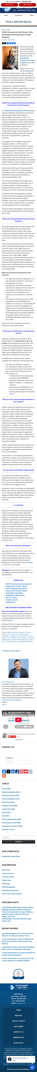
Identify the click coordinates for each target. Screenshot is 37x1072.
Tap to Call (10, 4)
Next (18, 651)
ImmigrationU (10, 602)
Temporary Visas (8, 873)
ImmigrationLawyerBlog (14, 593)
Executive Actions (21, 636)
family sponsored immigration (12, 700)
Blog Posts (19, 1043)
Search (18, 842)
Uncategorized (22, 641)
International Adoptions (10, 890)
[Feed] (4, 776)
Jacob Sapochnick (8, 682)
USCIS (30, 641)
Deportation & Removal (12, 826)
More (32, 15)
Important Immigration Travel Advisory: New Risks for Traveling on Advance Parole (17, 935)
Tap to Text (27, 4)
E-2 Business (14, 634)
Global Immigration (22, 638)
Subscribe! (19, 739)
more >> (4, 704)
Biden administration (13, 632)
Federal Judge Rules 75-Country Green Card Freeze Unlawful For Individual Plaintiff (18, 960)
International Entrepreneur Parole (17, 110)
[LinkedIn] (13, 771)
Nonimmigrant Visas (11, 823)
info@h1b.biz (21, 1003)
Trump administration (11, 641)
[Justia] (17, 771)
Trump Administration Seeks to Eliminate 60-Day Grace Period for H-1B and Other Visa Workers (18, 941)
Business (22, 632)
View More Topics (8, 829)
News (3, 641)
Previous (6, 651)
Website (18, 1015)
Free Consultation (11, 638)
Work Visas (8, 802)
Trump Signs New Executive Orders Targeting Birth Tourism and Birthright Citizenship (18, 948)
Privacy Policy (18, 1021)
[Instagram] (30, 771)
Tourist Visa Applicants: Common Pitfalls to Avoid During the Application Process (17, 913)
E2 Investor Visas (23, 634)
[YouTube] (26, 771)
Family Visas (8, 809)
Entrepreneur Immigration (9, 636)
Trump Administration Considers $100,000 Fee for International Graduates (18, 954)
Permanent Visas (8, 877)
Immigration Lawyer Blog (11, 856)
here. (15, 629)
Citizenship (6, 883)
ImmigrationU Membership (15, 595)
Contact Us (18, 15)
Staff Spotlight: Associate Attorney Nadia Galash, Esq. (16, 920)
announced (29, 71)
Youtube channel (12, 600)
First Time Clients (10, 795)
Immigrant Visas (9, 806)
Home (6, 15)
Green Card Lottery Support (12, 894)
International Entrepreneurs (20, 639)
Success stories (11, 597)
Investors (30, 639)
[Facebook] (4, 771)
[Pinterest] (21, 771)
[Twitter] (8, 771)
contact (30, 562)
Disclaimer (18, 1026)
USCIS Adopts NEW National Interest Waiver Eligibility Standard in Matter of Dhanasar (18, 909)
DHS (8, 634)
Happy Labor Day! (8, 916)
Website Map (18, 1037)
